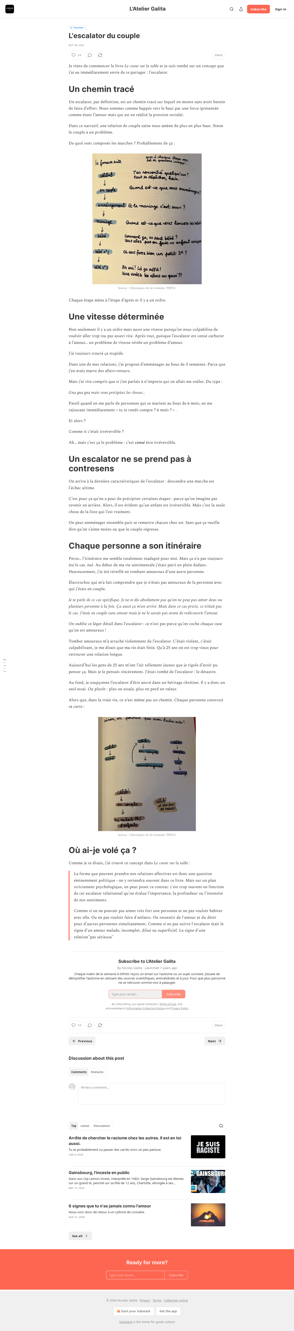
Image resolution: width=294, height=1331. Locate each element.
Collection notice (176, 1300)
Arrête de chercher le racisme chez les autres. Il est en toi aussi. (125, 1141)
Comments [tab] (79, 1072)
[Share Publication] (241, 9)
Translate (78, 27)
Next (212, 1041)
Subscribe (258, 9)
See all (77, 1236)
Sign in (280, 9)
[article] (147, 1149)
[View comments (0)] (89, 55)
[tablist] (87, 1072)
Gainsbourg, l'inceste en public (99, 1172)
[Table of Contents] (5, 665)
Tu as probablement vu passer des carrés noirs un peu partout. (115, 1149)
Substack (125, 1322)
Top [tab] (73, 1126)
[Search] (231, 9)
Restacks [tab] (97, 1072)
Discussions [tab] (102, 1126)
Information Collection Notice (146, 1008)
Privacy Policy (179, 1008)
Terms (157, 1300)
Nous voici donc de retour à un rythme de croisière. (107, 1212)
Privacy (145, 1300)
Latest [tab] (84, 1126)
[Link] (62, 88)
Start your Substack (135, 1311)
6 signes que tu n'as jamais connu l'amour (110, 1206)
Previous (85, 1041)
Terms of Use (167, 1004)
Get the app (168, 1311)
